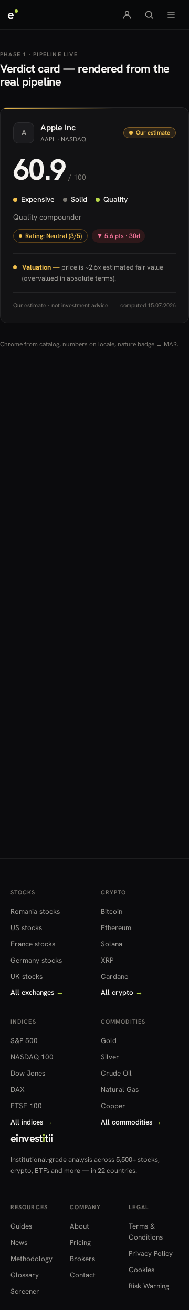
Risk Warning (149, 1286)
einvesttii (31, 1138)
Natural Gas (120, 1089)
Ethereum (116, 927)
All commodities (131, 1122)
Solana (111, 943)
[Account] (127, 14)
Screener (24, 1291)
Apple (51, 127)
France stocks (32, 943)
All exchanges (37, 992)
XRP (107, 960)
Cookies (141, 1269)
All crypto (122, 992)
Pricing (80, 1242)
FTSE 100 (26, 1105)
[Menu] (171, 14)
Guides (21, 1226)
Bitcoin (111, 911)
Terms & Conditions (146, 1231)
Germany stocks (36, 960)
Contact (83, 1275)
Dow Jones (27, 1073)
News (18, 1242)
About (79, 1226)
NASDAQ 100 (32, 1056)
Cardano (115, 976)
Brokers (82, 1258)
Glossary (24, 1275)
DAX (17, 1089)
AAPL (48, 139)
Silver (110, 1056)
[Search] (149, 14)
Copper (113, 1105)
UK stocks (26, 976)
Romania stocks (35, 911)
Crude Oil (116, 1073)
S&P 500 (24, 1040)
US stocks (26, 927)
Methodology (31, 1258)
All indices (31, 1122)
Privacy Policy (151, 1253)
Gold (109, 1040)
